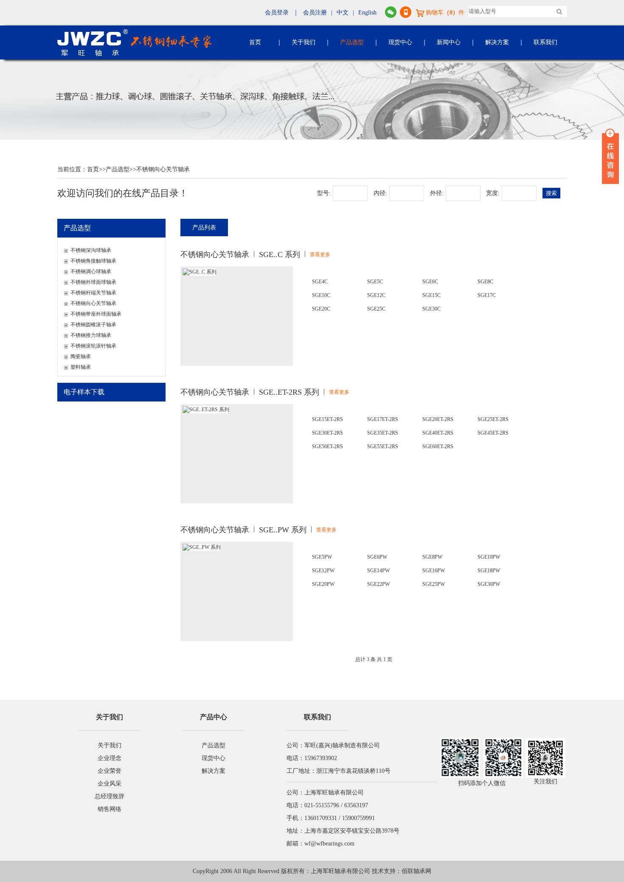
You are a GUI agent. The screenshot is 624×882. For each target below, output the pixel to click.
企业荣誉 (109, 771)
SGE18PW (489, 571)
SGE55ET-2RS (382, 446)
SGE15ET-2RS (327, 419)
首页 (255, 42)
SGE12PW (323, 571)
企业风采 (109, 783)
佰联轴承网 (416, 871)
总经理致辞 (109, 796)
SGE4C (320, 282)
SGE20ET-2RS (437, 419)
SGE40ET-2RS (437, 433)
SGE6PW (377, 557)
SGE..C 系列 (279, 254)
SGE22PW (378, 584)
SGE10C (321, 295)
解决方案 (497, 42)
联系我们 (545, 42)
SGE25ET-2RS (493, 419)
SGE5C (375, 282)
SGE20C (321, 309)
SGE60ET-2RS (437, 446)
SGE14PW (378, 571)
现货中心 (400, 42)
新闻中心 (449, 42)
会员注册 (315, 12)
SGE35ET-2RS (382, 433)
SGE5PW (322, 557)
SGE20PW (323, 584)
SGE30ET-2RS (327, 433)
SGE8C (485, 282)
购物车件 (445, 12)
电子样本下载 (84, 392)
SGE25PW (433, 584)
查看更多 (320, 254)
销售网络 (109, 809)
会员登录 (277, 12)
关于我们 (303, 42)
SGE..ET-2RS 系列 (289, 392)
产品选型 (352, 42)
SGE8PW (432, 557)
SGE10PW (489, 557)
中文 (343, 12)
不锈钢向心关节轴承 (163, 169)
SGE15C (431, 295)
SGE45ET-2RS (493, 433)
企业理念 (109, 758)
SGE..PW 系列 (282, 530)
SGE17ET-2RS (382, 419)
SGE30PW (489, 584)
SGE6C (430, 282)
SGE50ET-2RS (327, 446)
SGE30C (431, 309)
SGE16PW (433, 571)
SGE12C (376, 295)
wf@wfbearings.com (329, 843)
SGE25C (376, 309)
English (367, 12)
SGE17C (487, 295)
